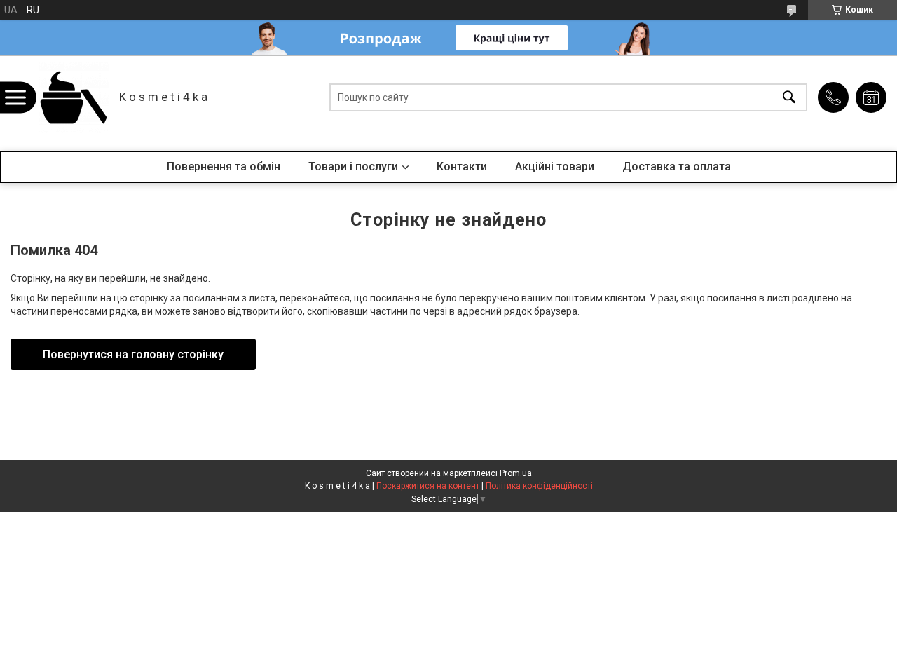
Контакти (462, 166)
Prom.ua (516, 473)
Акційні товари (554, 166)
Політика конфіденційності (539, 486)
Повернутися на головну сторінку (133, 354)
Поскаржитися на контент (427, 486)
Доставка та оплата (676, 166)
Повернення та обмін (223, 166)
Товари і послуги (353, 166)
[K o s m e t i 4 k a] (74, 97)
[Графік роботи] (871, 97)
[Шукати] (789, 98)
